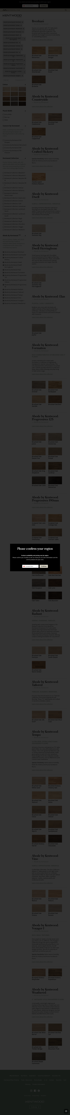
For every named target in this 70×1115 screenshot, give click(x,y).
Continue (44, 566)
